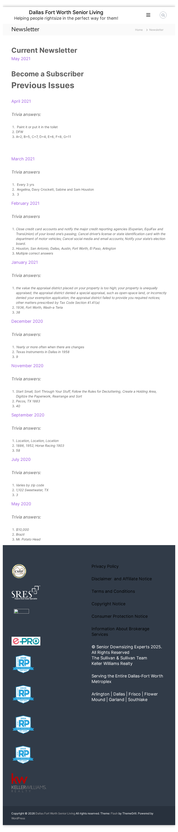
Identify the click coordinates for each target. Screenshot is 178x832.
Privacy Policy (105, 566)
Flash (114, 813)
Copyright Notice (108, 603)
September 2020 (27, 415)
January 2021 (24, 262)
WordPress (18, 818)
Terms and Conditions (113, 591)
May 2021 (20, 58)
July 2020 (21, 459)
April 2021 (21, 101)
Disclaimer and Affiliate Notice (122, 578)
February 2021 (25, 203)
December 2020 (27, 321)
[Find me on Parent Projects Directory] (21, 617)
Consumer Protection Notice (120, 616)
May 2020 (21, 503)
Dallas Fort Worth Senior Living (66, 12)
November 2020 (27, 365)
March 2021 (23, 158)
